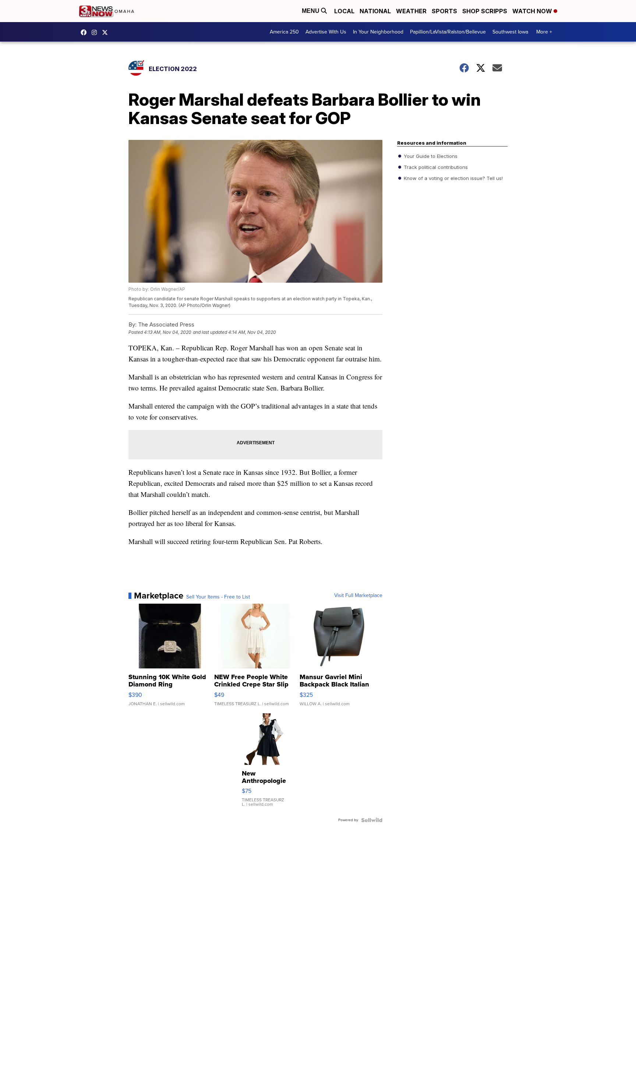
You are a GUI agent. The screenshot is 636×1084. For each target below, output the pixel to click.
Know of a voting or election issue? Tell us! (452, 178)
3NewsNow (85, 32)
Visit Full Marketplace (358, 595)
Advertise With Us (325, 32)
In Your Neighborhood (378, 32)
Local (344, 11)
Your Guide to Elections (429, 156)
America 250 (284, 32)
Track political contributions (435, 167)
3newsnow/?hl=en (96, 32)
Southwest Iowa (510, 32)
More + (544, 32)
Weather (411, 11)
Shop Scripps (484, 11)
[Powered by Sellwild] (371, 820)
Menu (311, 11)
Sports (444, 11)
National (375, 11)
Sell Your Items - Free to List (218, 597)
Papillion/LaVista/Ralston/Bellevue (448, 32)
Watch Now (533, 11)
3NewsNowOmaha (107, 32)
